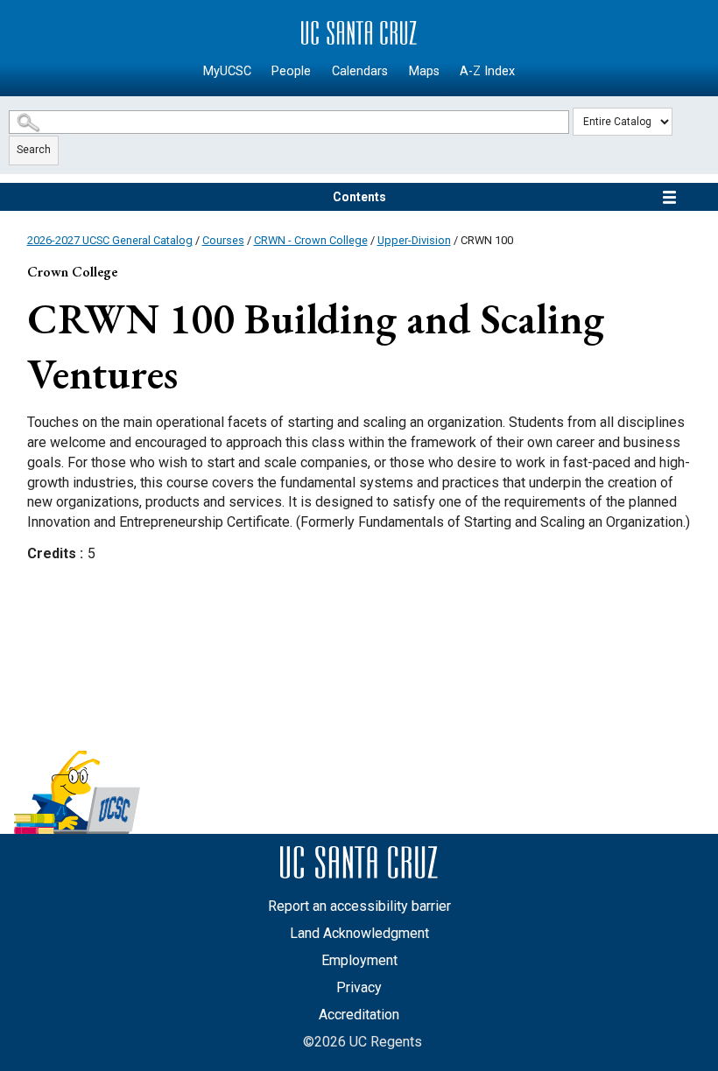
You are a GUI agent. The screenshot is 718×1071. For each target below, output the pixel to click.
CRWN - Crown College (311, 240)
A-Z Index (487, 71)
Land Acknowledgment (359, 933)
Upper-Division (414, 240)
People (291, 71)
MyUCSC (227, 71)
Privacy (359, 987)
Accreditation (359, 1014)
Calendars (360, 71)
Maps (424, 71)
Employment (359, 960)
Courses (223, 240)
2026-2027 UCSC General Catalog (110, 240)
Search (34, 150)
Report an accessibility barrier (359, 906)
